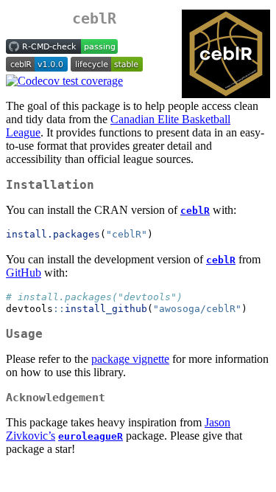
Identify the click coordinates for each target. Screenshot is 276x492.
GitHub (23, 272)
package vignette (130, 359)
